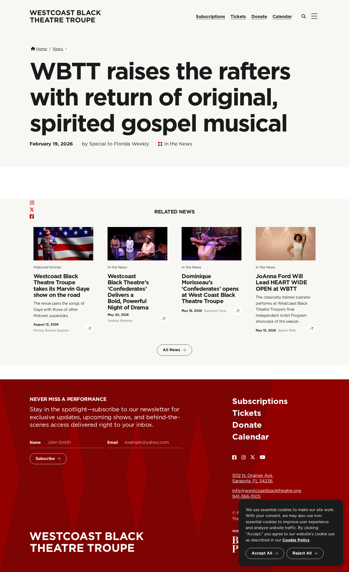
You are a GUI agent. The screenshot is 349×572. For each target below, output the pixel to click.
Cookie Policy (296, 540)
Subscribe (45, 458)
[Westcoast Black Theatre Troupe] (106, 542)
